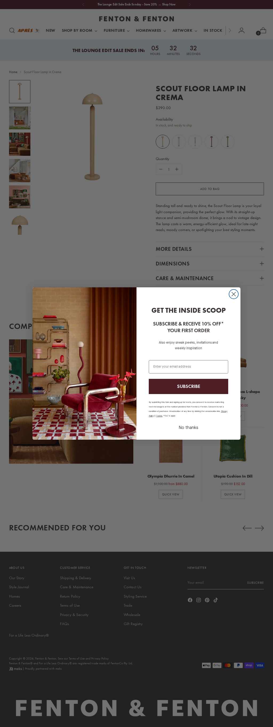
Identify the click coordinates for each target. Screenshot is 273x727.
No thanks (188, 428)
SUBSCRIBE (188, 386)
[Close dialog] (233, 294)
